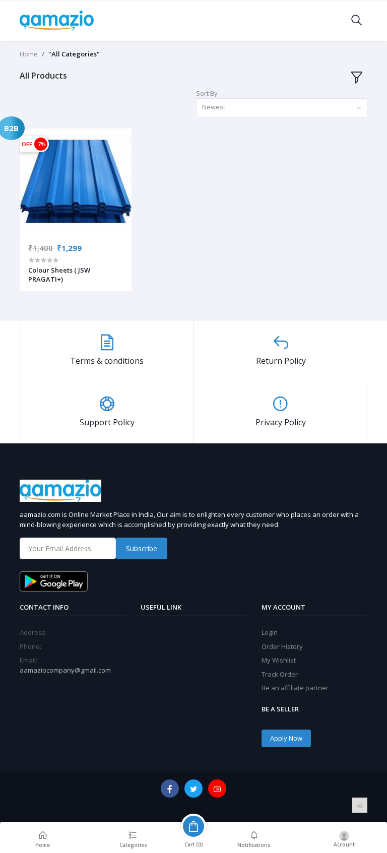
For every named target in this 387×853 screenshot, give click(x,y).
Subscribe (141, 548)
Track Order (280, 674)
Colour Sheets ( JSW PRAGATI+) (59, 275)
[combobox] (281, 108)
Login (270, 632)
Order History (282, 646)
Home (29, 53)
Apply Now (286, 738)
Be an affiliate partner (295, 687)
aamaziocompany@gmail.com (65, 670)
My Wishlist (279, 660)
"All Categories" (74, 53)
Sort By (207, 93)
